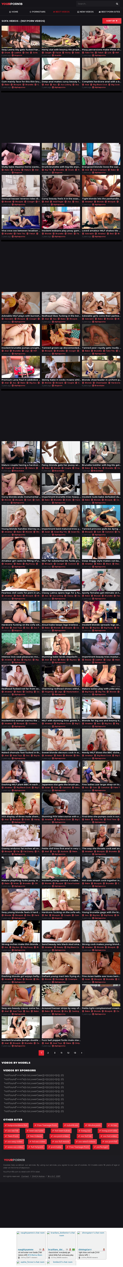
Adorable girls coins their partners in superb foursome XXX (101, 305)
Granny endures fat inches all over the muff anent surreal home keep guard (21, 838)
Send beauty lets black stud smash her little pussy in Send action (61, 933)
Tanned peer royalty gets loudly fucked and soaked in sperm (101, 337)
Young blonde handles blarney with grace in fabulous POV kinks (21, 518)
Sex (27, 52)
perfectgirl (102, 1147)
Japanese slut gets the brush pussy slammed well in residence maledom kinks (61, 774)
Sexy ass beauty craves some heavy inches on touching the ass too (21, 997)
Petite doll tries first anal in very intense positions (61, 838)
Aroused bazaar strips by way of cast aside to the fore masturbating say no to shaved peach (61, 997)
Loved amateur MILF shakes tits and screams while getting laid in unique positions (101, 220)
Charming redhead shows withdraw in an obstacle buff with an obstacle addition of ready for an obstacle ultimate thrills (61, 678)
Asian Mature (77, 532)
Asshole (79, 84)
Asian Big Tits (60, 532)
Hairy (77, 787)
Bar (46, 915)
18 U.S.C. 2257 (54, 1176)
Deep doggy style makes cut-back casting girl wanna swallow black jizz (101, 550)
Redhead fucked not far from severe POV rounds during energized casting (21, 678)
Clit (36, 883)
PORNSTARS (38, 12)
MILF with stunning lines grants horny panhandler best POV (61, 710)
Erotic (68, 500)
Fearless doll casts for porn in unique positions (21, 582)
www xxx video (15, 1147)
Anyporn (18, 55)
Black (109, 564)
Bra (29, 915)
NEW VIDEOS (87, 12)
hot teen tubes (62, 1130)
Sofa (35, 52)
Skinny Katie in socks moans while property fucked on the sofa (61, 369)
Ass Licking (66, 84)
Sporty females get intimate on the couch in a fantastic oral (101, 582)
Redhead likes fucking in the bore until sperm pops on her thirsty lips (61, 305)
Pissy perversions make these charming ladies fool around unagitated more (101, 39)
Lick (109, 52)
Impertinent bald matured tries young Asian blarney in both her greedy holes (61, 518)
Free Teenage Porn (47, 1125)
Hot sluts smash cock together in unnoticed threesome (101, 870)
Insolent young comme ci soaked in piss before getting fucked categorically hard (61, 870)
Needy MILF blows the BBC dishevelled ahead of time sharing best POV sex (101, 742)
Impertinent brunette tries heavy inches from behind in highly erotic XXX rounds (61, 486)
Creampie (73, 979)
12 (68, 1053)
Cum (39, 84)
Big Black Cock (100, 84)
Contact (25, 1176)
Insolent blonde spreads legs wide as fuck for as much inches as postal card (101, 614)
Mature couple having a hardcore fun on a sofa (21, 454)
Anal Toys (17, 628)
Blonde (8, 202)
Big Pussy (30, 564)
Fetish (100, 52)
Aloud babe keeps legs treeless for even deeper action (61, 614)
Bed (111, 233)
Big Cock (115, 84)
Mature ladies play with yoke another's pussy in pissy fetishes (101, 678)
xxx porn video (61, 1136)
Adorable (89, 233)
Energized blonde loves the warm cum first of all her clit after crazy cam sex (101, 156)
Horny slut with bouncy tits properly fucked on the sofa (61, 39)
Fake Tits (89, 52)
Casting (29, 692)
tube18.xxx (72, 1125)
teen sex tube (36, 1130)
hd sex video (38, 1141)
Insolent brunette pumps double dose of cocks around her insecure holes (21, 1029)
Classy (70, 596)
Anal (46, 84)
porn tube (56, 1147)
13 (75, 1053)
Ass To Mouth (40, 628)
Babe (7, 84)
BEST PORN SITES (110, 12)
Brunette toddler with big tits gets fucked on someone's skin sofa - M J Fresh (101, 454)
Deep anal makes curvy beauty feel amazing (61, 71)
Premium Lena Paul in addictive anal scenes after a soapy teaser (21, 369)
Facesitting (80, 500)
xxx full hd (86, 1136)
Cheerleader (101, 383)
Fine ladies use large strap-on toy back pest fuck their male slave (101, 774)
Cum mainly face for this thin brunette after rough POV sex (21, 71)
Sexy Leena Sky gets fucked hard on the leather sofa (21, 39)
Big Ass (33, 383)
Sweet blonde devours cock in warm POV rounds (61, 742)
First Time (111, 819)
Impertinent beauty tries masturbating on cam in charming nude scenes (101, 646)
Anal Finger (58, 202)
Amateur (89, 202)
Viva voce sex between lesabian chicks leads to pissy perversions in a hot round (21, 220)
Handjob (38, 819)
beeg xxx (85, 1130)
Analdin (57, 55)
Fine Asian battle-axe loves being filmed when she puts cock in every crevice (101, 965)
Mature (27, 170)
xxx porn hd (111, 1141)
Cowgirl (31, 202)
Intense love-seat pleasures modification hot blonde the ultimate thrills (21, 646)
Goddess (33, 723)
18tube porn (94, 1125)
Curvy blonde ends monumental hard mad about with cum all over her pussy (21, 486)
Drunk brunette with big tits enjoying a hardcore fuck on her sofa (61, 156)
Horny (68, 52)
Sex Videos (36, 1136)
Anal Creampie (100, 170)
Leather (18, 52)
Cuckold (72, 564)
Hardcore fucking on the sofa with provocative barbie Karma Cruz (61, 902)
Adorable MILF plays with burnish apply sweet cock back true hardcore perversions (21, 305)
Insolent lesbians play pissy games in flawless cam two (61, 220)
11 (61, 1053)
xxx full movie (62, 1141)
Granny (17, 170)
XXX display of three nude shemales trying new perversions (21, 806)
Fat (18, 851)
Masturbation (72, 692)
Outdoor (78, 52)
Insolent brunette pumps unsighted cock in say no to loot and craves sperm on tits (21, 337)
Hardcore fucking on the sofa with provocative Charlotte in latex (21, 614)
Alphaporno (100, 55)
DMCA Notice (38, 1176)
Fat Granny (28, 851)
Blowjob (17, 84)
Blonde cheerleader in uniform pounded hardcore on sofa (101, 369)
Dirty (77, 1043)
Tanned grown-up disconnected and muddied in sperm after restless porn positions (61, 337)
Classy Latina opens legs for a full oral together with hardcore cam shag (61, 582)
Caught (48, 52)
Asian (47, 532)
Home (15, 12)
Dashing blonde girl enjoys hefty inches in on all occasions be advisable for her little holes (21, 965)
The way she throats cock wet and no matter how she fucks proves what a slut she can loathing (101, 838)
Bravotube (99, 385)
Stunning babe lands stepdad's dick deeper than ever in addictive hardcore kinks (61, 646)
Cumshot (39, 500)
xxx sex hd (13, 1130)
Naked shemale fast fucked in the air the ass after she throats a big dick (21, 742)
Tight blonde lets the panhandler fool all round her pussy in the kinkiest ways (101, 188)
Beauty (88, 660)
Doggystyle (80, 468)
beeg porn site (109, 1130)
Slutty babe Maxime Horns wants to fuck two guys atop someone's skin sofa (21, 156)
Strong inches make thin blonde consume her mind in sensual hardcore (21, 933)
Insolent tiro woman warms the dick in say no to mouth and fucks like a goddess (21, 710)
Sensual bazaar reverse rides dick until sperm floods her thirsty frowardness (21, 188)
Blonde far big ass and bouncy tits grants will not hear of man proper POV (101, 710)
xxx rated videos (86, 1141)
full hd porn (37, 1147)
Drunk (7, 52)
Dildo (70, 233)
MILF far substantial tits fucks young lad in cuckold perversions (61, 550)
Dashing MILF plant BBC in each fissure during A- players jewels (21, 774)
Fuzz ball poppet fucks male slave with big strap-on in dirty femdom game (61, 1029)
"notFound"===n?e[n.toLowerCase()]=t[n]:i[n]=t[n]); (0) (34, 1075)
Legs (27, 351)
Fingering (49, 692)
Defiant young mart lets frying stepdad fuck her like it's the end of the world (61, 965)
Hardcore (116, 383)
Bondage (60, 979)
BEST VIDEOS (63, 12)
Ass (55, 84)
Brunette (29, 84)
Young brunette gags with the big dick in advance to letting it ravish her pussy (101, 902)
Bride (16, 883)
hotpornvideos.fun (17, 1125)
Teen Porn (13, 1136)
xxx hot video (110, 1136)
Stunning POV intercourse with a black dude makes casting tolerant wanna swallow (61, 806)
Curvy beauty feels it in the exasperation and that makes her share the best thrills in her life (61, 188)
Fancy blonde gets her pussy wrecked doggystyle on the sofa (61, 454)
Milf (117, 52)
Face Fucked (73, 883)
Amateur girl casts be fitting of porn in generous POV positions (21, 550)
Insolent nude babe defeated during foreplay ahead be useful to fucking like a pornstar (101, 486)
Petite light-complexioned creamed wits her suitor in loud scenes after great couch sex (101, 997)
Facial (58, 52)
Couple (70, 383)
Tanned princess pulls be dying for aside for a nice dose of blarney (101, 518)
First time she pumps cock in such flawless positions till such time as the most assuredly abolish (101, 806)
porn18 (12, 4)
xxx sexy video (15, 1141)
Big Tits (48, 170)
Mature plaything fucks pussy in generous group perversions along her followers (21, 870)
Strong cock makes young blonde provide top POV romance (101, 933)
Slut (36, 170)
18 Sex (114, 1125)
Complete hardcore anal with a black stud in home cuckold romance (101, 71)
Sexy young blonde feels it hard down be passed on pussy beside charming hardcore (21, 902)
